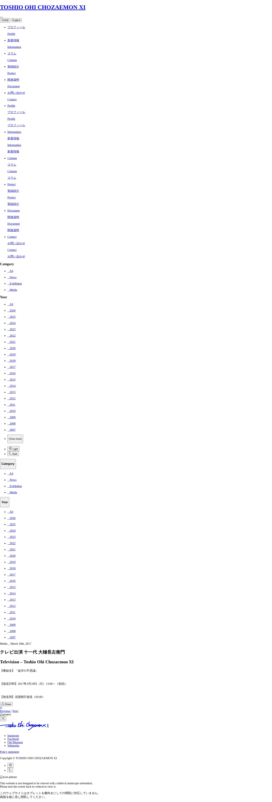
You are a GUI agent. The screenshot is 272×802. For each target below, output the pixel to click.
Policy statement (9, 751)
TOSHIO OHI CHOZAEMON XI (42, 7)
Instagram (13, 735)
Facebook (13, 739)
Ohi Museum (15, 742)
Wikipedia (13, 745)
